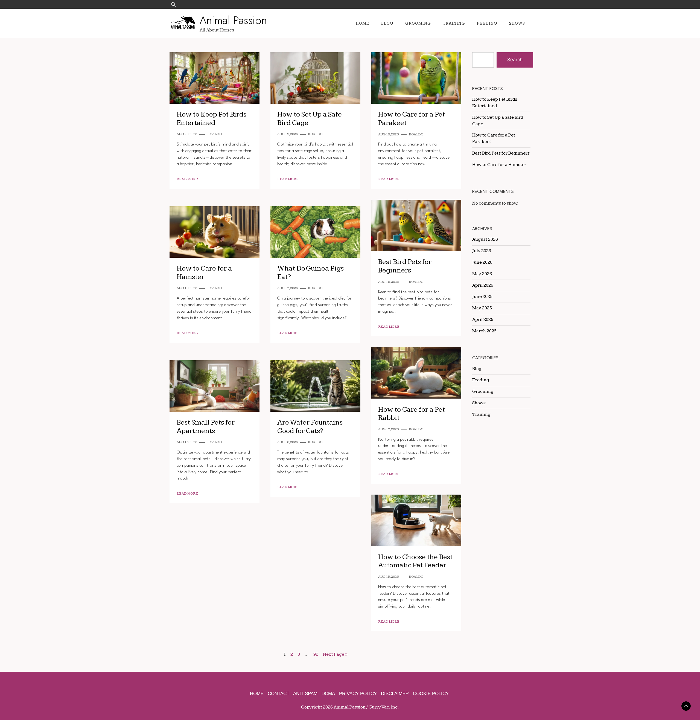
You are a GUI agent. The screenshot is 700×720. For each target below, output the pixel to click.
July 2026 (481, 251)
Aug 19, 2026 (287, 134)
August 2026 (485, 239)
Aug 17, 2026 (287, 288)
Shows (517, 23)
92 (315, 654)
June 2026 (482, 262)
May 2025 (482, 308)
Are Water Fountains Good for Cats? (310, 426)
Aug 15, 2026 (388, 577)
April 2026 (482, 285)
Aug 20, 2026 (187, 134)
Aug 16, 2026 (187, 442)
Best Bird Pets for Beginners (404, 266)
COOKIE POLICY (431, 693)
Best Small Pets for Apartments (206, 426)
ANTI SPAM (305, 693)
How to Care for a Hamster (499, 164)
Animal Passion (233, 20)
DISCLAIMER (395, 693)
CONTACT (278, 693)
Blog (387, 23)
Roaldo (214, 134)
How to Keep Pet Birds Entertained (211, 118)
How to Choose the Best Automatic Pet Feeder (415, 561)
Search (515, 59)
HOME (257, 693)
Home (362, 23)
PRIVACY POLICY (358, 693)
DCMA (328, 693)
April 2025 (482, 319)
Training (454, 23)
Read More (187, 179)
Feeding (487, 23)
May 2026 (482, 274)
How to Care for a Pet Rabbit (411, 413)
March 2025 (484, 331)
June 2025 (482, 296)
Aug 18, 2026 (388, 282)
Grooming (418, 23)
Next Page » (335, 654)
